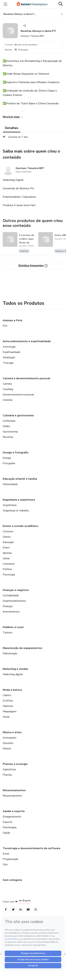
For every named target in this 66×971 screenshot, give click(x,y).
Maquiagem (9, 711)
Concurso (8, 531)
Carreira (7, 384)
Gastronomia (10, 432)
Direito (7, 537)
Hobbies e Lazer (13, 627)
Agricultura (9, 769)
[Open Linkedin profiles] (20, 909)
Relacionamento (12, 796)
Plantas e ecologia (15, 764)
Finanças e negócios (16, 590)
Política (7, 569)
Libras (6, 558)
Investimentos (11, 612)
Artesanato (9, 738)
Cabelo (7, 695)
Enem (6, 547)
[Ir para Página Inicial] (32, 4)
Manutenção (10, 653)
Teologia (8, 363)
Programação (10, 859)
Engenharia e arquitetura (19, 500)
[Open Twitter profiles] (13, 909)
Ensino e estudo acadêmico (20, 526)
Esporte (7, 822)
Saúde (6, 833)
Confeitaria (9, 421)
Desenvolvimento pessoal (18, 394)
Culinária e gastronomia (18, 415)
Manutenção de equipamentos (22, 648)
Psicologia (9, 574)
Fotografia (9, 463)
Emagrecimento (12, 816)
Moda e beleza (12, 690)
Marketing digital (13, 674)
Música (7, 748)
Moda (6, 717)
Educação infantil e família (20, 479)
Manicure (8, 706)
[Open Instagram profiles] (35, 909)
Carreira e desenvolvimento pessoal (26, 378)
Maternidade (10, 484)
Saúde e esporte (14, 811)
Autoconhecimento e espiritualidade (27, 341)
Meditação (9, 357)
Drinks (6, 426)
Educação (8, 542)
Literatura (8, 564)
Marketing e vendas (15, 669)
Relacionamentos (14, 790)
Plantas (7, 775)
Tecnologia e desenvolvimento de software (31, 848)
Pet (5, 326)
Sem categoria (12, 880)
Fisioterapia (9, 827)
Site (5, 864)
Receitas (8, 437)
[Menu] (5, 4)
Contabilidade (11, 595)
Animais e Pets (13, 320)
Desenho (8, 743)
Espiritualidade (11, 352)
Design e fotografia (15, 452)
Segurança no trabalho (16, 510)
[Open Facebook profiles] (5, 909)
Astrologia (9, 347)
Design (7, 458)
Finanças (8, 606)
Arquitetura (9, 505)
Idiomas (7, 553)
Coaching (8, 389)
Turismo (7, 632)
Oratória (7, 400)
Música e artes (12, 732)
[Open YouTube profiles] (28, 909)
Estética (8, 701)
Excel (6, 854)
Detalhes (11, 128)
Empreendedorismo (14, 601)
